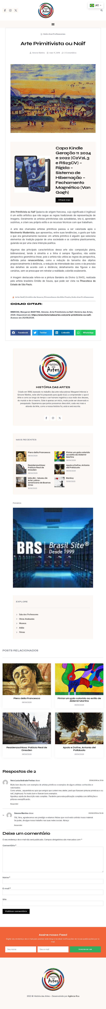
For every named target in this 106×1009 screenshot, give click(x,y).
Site (4, 899)
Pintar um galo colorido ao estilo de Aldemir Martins (78, 454)
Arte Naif (20, 297)
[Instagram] (10, 10)
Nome (6, 877)
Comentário (9, 845)
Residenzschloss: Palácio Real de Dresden (36, 467)
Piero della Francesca (39, 452)
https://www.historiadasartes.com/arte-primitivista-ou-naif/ (61, 315)
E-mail (7, 888)
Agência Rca (73, 996)
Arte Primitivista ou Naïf (22, 212)
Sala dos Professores (54, 34)
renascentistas (35, 260)
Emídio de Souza (34, 297)
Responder (14, 804)
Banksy (70, 478)
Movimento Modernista (22, 232)
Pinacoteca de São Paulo (57, 297)
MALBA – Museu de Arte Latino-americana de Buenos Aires (39, 481)
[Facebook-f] (5, 10)
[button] (101, 10)
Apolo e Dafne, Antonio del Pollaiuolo (77, 466)
